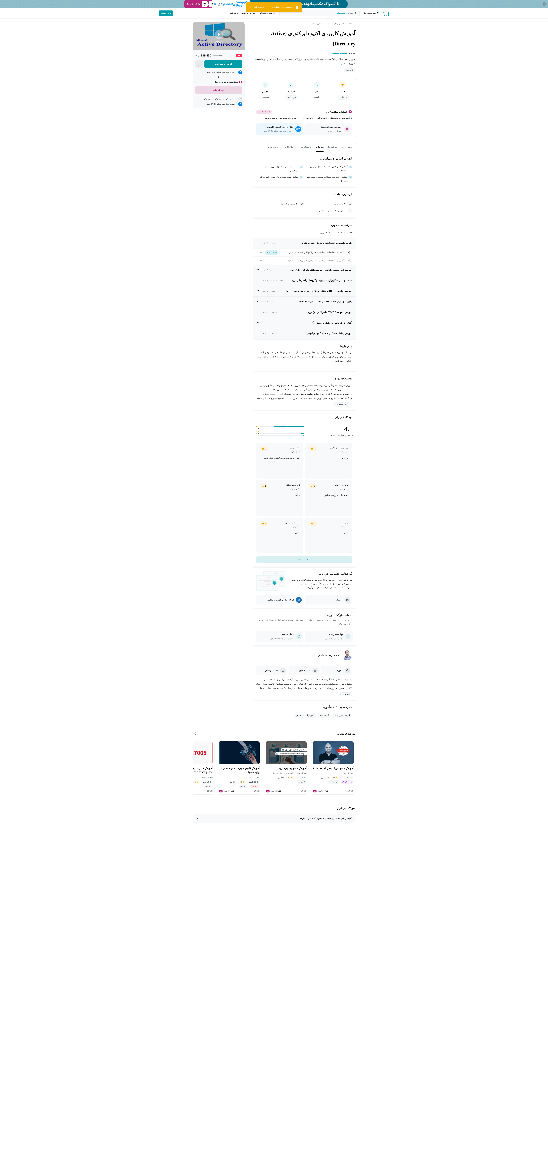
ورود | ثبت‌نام (166, 13)
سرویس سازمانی (248, 13)
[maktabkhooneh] (386, 13)
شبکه (328, 23)
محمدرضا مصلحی (328, 655)
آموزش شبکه (324, 715)
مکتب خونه (351, 23)
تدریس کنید (234, 13)
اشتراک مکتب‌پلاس (265, 13)
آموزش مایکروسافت (342, 715)
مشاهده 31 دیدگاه (304, 559)
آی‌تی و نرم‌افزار (338, 23)
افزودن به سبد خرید (223, 64)
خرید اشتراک (265, 112)
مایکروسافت (317, 23)
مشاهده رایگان (271, 252)
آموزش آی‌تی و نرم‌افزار (304, 715)
